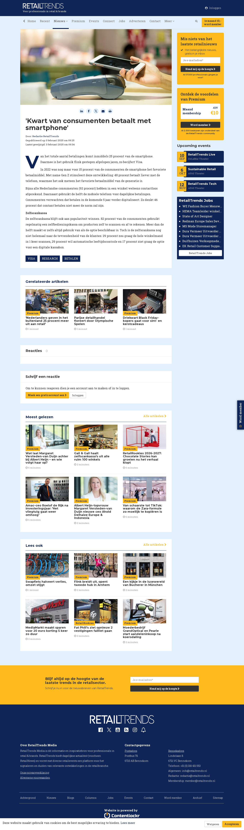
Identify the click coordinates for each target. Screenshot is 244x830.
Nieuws (51, 797)
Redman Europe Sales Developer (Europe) (202, 221)
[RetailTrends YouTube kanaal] (117, 730)
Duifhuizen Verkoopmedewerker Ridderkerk (202, 241)
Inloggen (78, 395)
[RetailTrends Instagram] (135, 730)
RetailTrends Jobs (200, 253)
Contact (155, 21)
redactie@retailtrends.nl (195, 776)
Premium (78, 21)
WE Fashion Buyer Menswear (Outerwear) (202, 206)
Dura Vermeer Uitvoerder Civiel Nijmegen (202, 236)
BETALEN (71, 258)
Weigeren (213, 824)
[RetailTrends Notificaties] (143, 730)
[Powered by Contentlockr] (122, 815)
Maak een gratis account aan (46, 395)
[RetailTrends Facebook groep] (100, 730)
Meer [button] (169, 21)
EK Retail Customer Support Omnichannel (202, 246)
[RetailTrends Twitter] (109, 731)
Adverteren (137, 21)
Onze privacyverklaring (34, 772)
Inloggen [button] (215, 8)
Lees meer (128, 823)
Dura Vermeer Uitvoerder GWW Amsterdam (202, 231)
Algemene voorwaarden (35, 777)
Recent (45, 21)
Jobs (122, 21)
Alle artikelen (153, 416)
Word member (199, 125)
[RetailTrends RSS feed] (126, 730)
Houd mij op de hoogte (199, 69)
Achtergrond (28, 797)
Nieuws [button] (60, 21)
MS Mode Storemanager (199, 226)
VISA (31, 258)
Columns (90, 797)
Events (94, 21)
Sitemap (218, 797)
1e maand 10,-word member (212, 22)
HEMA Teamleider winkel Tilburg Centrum (202, 211)
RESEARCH (50, 258)
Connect (109, 21)
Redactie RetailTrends (45, 136)
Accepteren (232, 824)
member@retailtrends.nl (200, 780)
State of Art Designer (197, 216)
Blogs (70, 797)
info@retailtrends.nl (194, 770)
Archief (197, 797)
